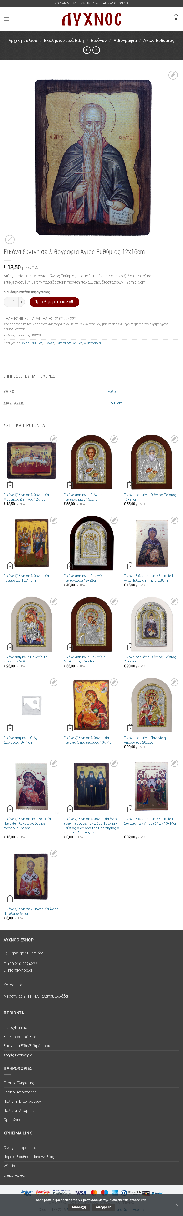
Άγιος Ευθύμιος (158, 40)
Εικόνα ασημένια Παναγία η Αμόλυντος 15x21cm (85, 659)
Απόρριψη (103, 1207)
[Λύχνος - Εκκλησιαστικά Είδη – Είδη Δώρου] (91, 19)
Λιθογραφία (125, 40)
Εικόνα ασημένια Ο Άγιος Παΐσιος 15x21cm (150, 497)
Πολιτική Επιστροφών (22, 1101)
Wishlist (10, 1166)
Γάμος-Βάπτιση (16, 1027)
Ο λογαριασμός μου (20, 1147)
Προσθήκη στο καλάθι (54, 302)
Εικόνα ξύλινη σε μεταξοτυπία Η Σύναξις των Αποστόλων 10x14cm (151, 821)
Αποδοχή (79, 1207)
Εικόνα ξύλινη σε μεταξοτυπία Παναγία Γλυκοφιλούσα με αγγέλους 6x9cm (27, 823)
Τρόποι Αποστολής (20, 1092)
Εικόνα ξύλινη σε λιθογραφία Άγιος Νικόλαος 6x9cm (31, 911)
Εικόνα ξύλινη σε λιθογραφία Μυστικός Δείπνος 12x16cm (26, 497)
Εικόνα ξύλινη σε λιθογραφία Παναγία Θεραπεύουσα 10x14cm (89, 740)
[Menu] (6, 19)
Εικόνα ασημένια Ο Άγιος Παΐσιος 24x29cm (150, 659)
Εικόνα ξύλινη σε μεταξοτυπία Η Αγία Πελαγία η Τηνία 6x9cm (149, 578)
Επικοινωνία (14, 1175)
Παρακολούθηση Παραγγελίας (29, 1156)
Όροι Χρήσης (14, 1120)
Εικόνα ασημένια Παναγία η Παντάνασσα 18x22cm (85, 578)
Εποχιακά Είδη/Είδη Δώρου (27, 1046)
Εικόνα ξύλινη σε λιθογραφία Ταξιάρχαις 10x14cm (26, 578)
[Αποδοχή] (177, 1205)
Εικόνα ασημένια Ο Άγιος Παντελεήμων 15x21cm (83, 497)
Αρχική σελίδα (23, 40)
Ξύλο (112, 392)
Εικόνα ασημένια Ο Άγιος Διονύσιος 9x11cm (23, 740)
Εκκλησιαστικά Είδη (64, 40)
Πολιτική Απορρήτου (21, 1110)
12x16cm (115, 403)
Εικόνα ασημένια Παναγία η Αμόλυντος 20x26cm (145, 740)
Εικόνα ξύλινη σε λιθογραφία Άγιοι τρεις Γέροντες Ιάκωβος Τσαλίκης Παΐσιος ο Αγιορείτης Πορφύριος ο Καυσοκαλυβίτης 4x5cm (91, 825)
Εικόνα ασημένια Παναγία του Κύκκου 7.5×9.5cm (26, 659)
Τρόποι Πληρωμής (19, 1083)
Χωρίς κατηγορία (18, 1055)
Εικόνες (99, 40)
